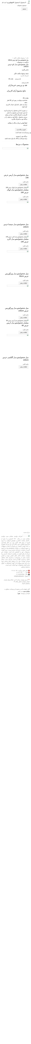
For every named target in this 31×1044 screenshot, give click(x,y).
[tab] (22, 79)
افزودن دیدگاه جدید (21, 129)
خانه (27, 58)
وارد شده (10, 138)
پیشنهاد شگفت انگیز (19, 58)
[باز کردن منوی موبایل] (1, 2)
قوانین (22, 123)
